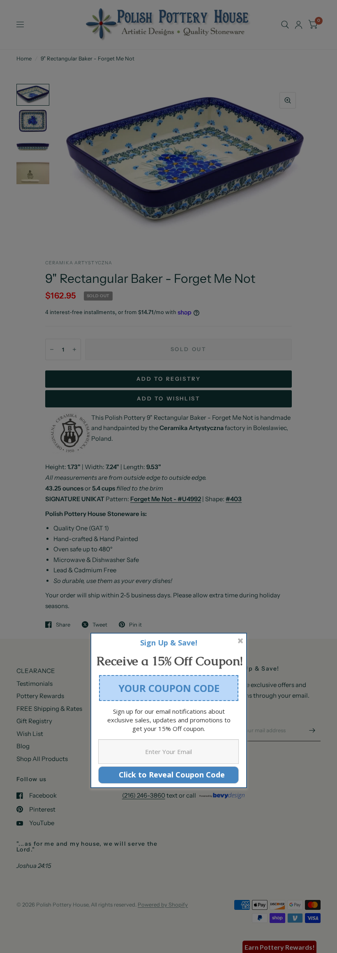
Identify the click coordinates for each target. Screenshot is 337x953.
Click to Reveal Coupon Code (169, 775)
